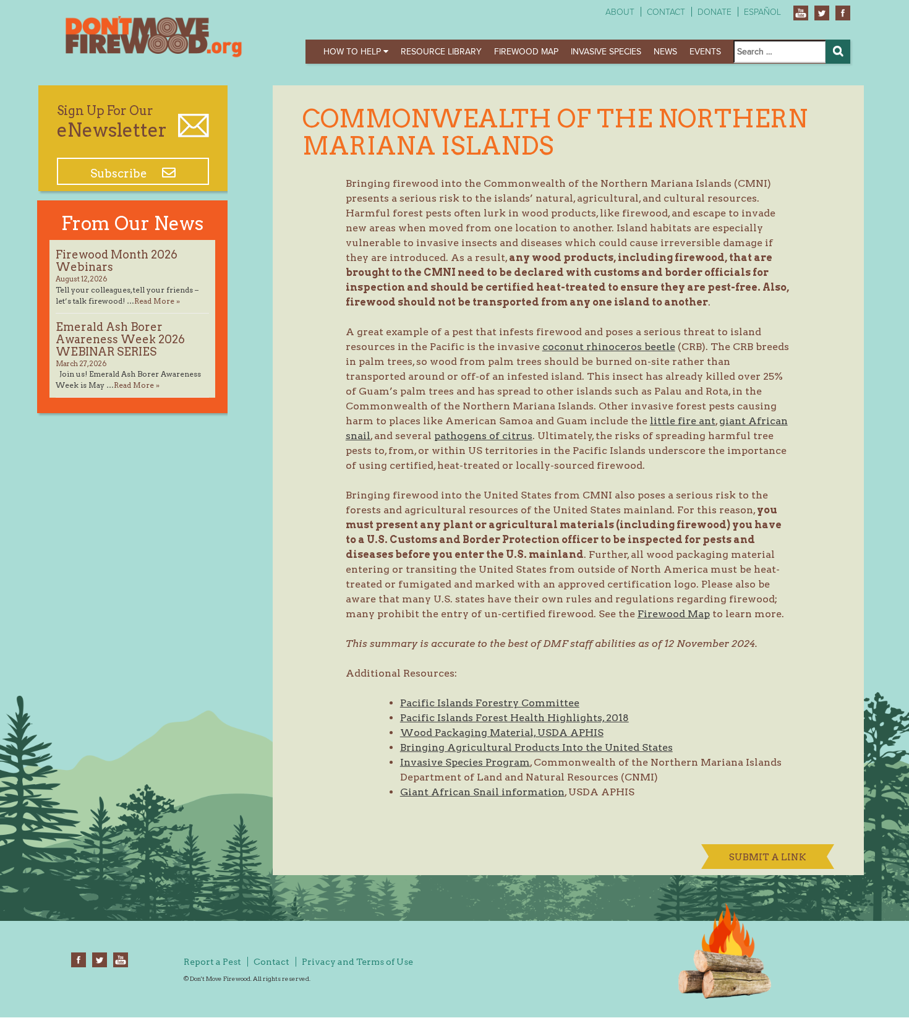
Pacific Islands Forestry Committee (489, 703)
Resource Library (441, 51)
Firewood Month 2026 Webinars (116, 260)
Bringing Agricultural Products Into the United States (536, 747)
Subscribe (120, 173)
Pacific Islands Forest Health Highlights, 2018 (514, 718)
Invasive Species (606, 51)
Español (762, 12)
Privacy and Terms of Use (357, 962)
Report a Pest (212, 962)
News (665, 51)
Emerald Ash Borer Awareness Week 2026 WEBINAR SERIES (120, 339)
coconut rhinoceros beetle (608, 347)
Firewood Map (526, 51)
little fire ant (682, 421)
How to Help (353, 51)
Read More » (157, 301)
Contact (666, 12)
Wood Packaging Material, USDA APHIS (502, 732)
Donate (715, 12)
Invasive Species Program (465, 762)
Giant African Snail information (482, 792)
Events (705, 51)
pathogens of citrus (483, 436)
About (619, 12)
